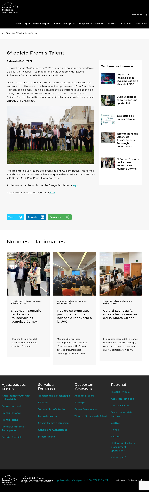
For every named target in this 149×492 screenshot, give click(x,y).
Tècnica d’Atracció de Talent (90, 416)
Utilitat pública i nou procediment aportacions (123, 447)
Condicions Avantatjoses (52, 429)
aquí (52, 192)
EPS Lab (43, 402)
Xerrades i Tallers (84, 395)
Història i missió (120, 391)
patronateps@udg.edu (71, 479)
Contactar (141, 23)
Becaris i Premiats (12, 437)
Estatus (115, 422)
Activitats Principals (122, 398)
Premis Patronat (11, 413)
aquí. (76, 185)
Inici (18, 23)
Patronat (113, 23)
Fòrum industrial (47, 416)
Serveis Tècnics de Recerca (53, 423)
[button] (7, 374)
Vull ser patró (118, 457)
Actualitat (126, 23)
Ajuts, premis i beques (37, 23)
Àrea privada (138, 15)
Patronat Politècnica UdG (26, 302)
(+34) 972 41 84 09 (97, 479)
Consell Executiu (120, 405)
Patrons (115, 436)
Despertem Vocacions (91, 23)
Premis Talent (10, 419)
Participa (79, 402)
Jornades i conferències (51, 409)
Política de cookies (136, 480)
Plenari (115, 429)
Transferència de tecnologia (54, 395)
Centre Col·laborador (86, 409)
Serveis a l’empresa (65, 23)
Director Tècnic (46, 436)
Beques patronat (11, 406)
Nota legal (120, 480)
